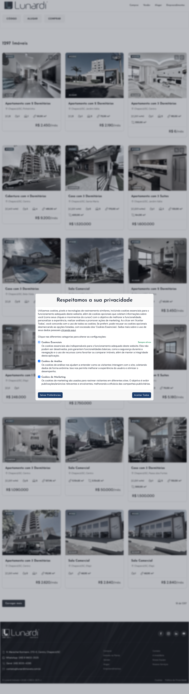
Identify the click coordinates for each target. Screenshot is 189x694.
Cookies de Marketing (53, 377)
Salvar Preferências (50, 395)
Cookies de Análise (51, 361)
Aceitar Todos (141, 395)
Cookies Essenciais (96, 342)
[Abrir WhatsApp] (181, 686)
